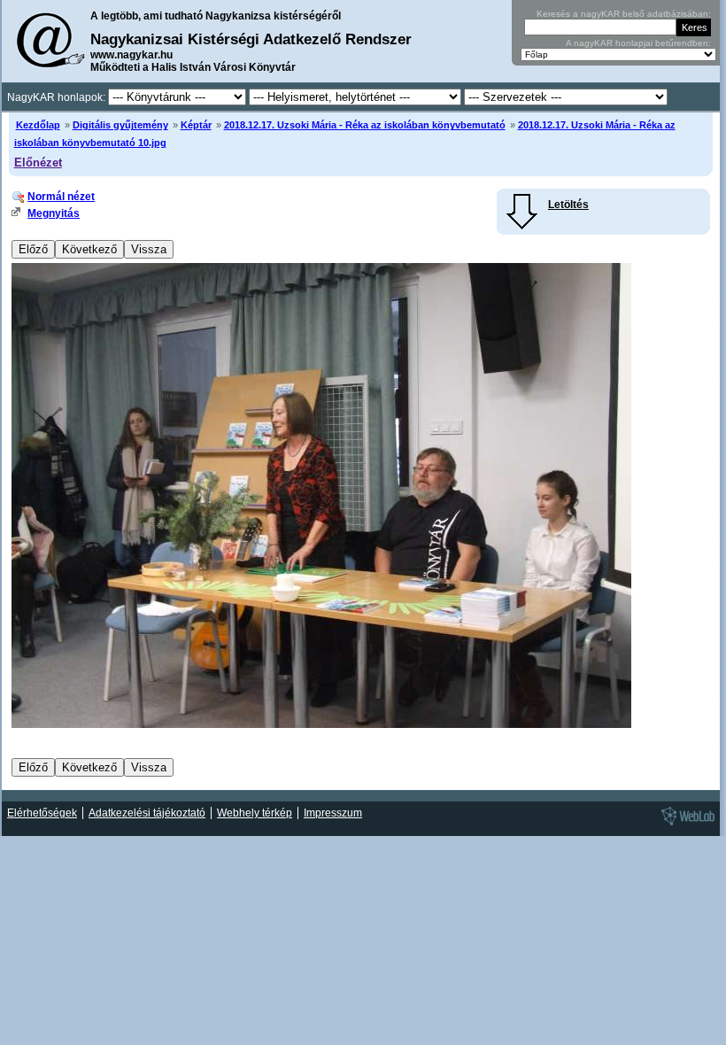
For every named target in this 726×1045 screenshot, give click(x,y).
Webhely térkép (254, 813)
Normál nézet (61, 196)
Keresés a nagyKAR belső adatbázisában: (624, 14)
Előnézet (38, 162)
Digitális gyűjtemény (120, 125)
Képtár (196, 125)
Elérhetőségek (42, 813)
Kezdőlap (38, 125)
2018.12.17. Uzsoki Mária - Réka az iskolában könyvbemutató (365, 125)
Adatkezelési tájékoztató (147, 813)
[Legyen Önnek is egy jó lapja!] (685, 824)
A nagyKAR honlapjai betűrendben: (638, 43)
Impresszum (333, 813)
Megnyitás (53, 213)
